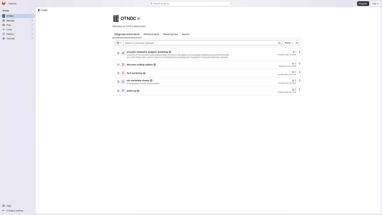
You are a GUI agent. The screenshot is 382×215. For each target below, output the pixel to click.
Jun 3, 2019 (291, 66)
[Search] (279, 42)
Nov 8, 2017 (291, 83)
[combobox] (289, 42)
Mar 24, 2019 (290, 92)
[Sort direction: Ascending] (297, 42)
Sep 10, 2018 (290, 54)
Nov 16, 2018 (290, 74)
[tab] (127, 34)
